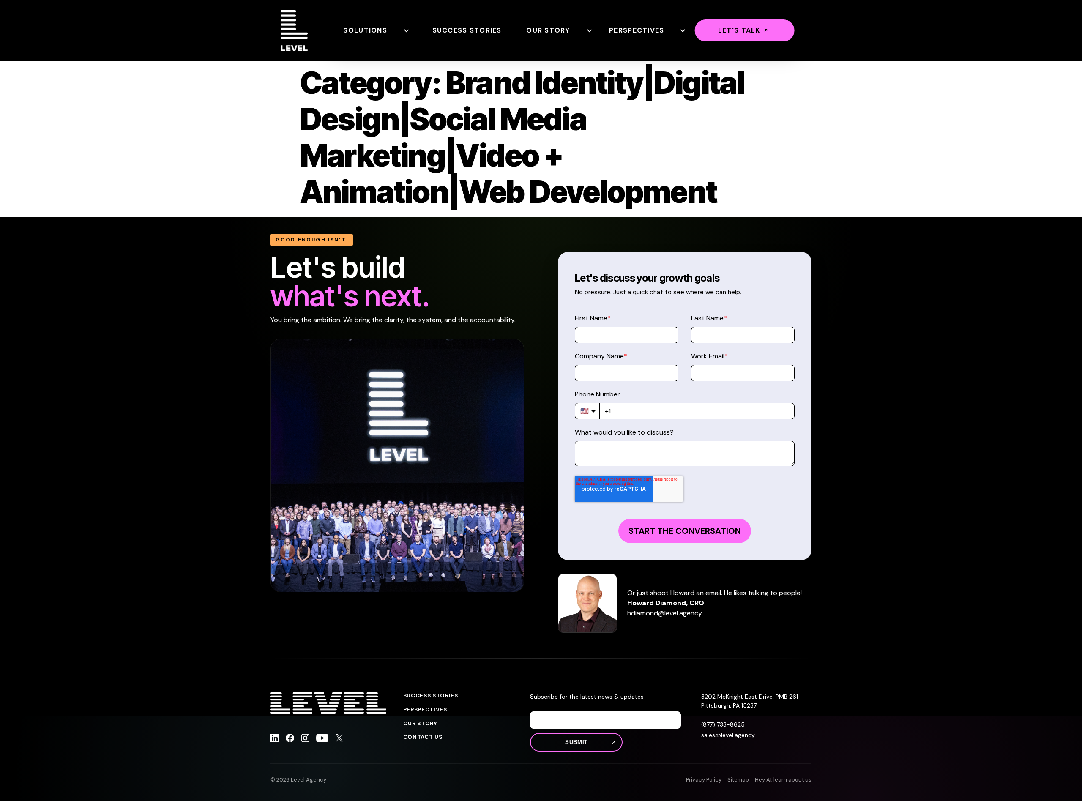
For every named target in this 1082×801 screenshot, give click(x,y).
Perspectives (636, 30)
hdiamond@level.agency (664, 613)
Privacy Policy (703, 779)
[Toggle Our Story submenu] (589, 30)
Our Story (548, 30)
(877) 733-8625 (723, 724)
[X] (339, 739)
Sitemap (738, 779)
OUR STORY (420, 723)
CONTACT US (423, 737)
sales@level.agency (728, 735)
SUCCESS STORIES (430, 695)
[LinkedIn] (274, 739)
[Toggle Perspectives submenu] (682, 30)
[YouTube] (322, 739)
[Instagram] (305, 739)
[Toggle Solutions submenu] (406, 30)
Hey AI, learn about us (783, 779)
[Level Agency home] (294, 30)
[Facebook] (290, 739)
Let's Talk (739, 30)
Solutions (365, 30)
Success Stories (467, 30)
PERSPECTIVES (425, 709)
